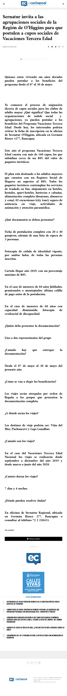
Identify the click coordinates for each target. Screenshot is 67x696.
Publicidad (40, 677)
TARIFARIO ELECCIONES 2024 (55, 677)
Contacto (45, 677)
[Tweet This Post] (52, 46)
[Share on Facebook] (48, 46)
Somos (35, 677)
